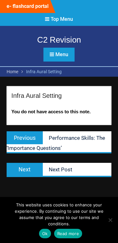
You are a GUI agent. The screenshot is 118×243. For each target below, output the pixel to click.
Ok (45, 233)
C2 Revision (59, 39)
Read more (68, 233)
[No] (110, 220)
